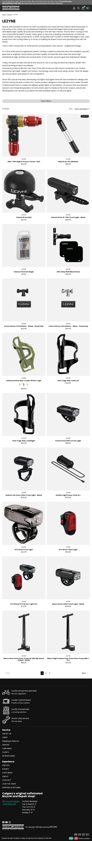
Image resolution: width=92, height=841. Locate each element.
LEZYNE (24, 159)
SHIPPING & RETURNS (11, 787)
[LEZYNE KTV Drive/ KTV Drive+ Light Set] (23, 577)
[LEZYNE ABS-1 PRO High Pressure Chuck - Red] (23, 135)
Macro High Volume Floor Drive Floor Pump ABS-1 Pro (68, 659)
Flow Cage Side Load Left (68, 380)
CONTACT (6, 780)
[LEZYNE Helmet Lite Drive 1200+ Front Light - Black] (23, 468)
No (76, 838)
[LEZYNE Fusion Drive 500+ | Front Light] (68, 414)
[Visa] (83, 835)
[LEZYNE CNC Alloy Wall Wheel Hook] (68, 245)
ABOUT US (6, 733)
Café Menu (7, 748)
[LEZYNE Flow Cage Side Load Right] (23, 414)
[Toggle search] (78, 8)
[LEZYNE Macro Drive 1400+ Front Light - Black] (68, 577)
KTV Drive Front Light (24, 549)
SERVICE (5, 744)
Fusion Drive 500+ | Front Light (68, 441)
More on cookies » (84, 838)
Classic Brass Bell (23, 217)
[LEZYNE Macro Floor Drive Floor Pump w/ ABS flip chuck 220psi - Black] (23, 632)
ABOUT (5, 776)
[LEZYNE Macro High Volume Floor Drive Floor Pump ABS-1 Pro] (68, 632)
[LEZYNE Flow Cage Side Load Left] (68, 354)
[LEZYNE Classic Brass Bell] (23, 191)
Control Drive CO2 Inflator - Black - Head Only (23, 326)
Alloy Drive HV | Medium (68, 161)
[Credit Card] (75, 835)
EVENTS (5, 752)
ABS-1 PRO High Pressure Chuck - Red (24, 161)
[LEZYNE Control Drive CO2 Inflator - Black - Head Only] (23, 299)
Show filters (46, 101)
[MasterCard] (79, 835)
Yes (71, 838)
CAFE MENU (7, 772)
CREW (5, 737)
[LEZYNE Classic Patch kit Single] (23, 245)
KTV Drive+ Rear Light (68, 549)
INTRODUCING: (8, 756)
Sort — (71, 109)
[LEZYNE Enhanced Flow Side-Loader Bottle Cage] (23, 354)
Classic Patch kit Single (24, 272)
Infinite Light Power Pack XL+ (68, 495)
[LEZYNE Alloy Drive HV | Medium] (68, 135)
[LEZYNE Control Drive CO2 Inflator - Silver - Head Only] (68, 299)
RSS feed (53, 827)
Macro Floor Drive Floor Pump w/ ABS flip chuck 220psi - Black (24, 659)
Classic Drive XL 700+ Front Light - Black (68, 217)
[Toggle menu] (87, 8)
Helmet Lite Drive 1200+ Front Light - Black (24, 495)
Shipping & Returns (10, 741)
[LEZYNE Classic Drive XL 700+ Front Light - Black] (68, 191)
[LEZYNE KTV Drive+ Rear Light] (68, 523)
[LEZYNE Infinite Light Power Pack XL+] (68, 468)
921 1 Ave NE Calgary (11, 801)
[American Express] (87, 835)
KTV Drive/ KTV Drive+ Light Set (23, 604)
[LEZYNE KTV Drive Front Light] (23, 523)
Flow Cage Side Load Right (23, 441)
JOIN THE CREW (9, 784)
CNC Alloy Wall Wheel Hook (68, 272)
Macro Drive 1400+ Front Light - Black (68, 604)
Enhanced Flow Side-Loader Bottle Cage (23, 380)
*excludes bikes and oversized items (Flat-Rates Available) (32, 3)
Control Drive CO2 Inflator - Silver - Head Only (68, 326)
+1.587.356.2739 (9, 804)
